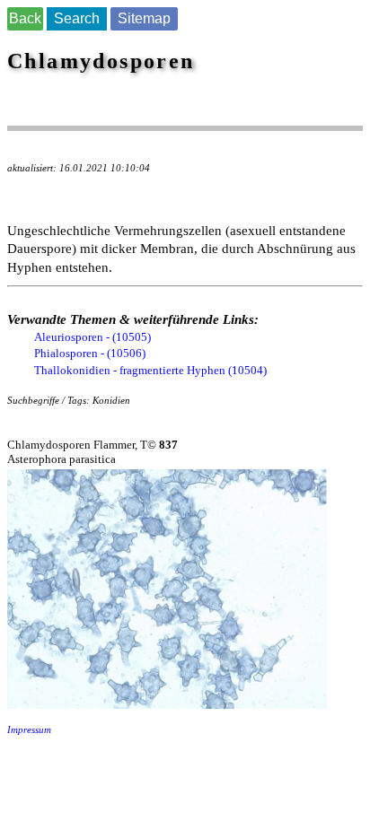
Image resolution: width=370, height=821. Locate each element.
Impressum (29, 730)
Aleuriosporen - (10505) (92, 337)
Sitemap (144, 18)
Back (25, 18)
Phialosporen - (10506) (89, 353)
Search (77, 18)
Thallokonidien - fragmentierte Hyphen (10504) (150, 370)
